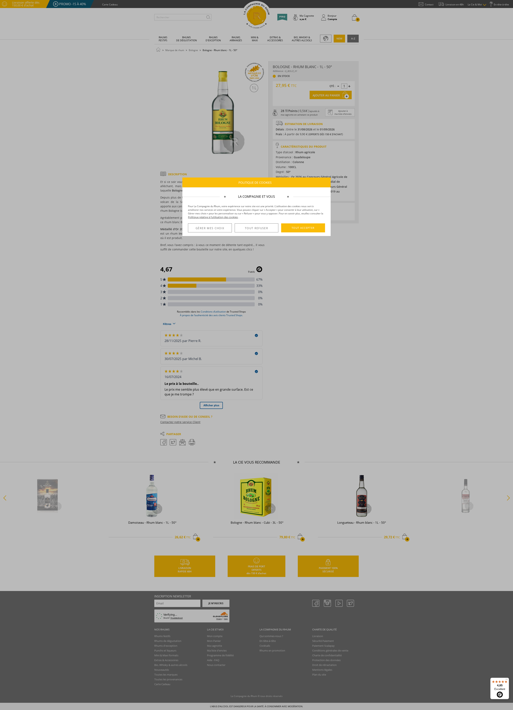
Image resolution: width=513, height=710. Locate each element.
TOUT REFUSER (256, 228)
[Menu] (506, 680)
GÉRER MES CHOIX (210, 228)
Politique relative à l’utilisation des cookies (213, 217)
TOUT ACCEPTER (303, 228)
